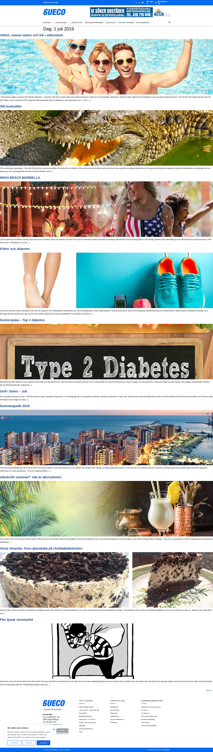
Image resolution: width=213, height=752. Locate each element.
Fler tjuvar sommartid (16, 619)
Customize (14, 743)
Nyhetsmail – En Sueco (87, 719)
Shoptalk (82, 725)
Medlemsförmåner (85, 716)
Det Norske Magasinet (149, 716)
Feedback (113, 722)
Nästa (209, 690)
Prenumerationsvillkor (149, 725)
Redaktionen (114, 716)
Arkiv (81, 732)
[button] (48, 22)
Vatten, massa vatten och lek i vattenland (31, 35)
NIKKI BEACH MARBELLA (20, 177)
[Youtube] (142, 2)
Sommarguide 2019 (15, 406)
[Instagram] (139, 2)
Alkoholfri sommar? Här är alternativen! (31, 477)
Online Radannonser (86, 707)
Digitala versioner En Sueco (151, 707)
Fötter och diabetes (15, 249)
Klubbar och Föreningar (87, 722)
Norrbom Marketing (148, 719)
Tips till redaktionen (117, 719)
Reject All (29, 743)
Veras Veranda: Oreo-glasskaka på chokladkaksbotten (41, 548)
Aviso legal (145, 722)
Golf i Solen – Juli (13, 391)
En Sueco (144, 710)
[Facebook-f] (136, 2)
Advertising (114, 707)
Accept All (43, 743)
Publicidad (113, 713)
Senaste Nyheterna (86, 729)
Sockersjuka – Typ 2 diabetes (22, 320)
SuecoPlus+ (83, 713)
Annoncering (114, 710)
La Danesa (145, 713)
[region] (28, 736)
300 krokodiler (11, 106)
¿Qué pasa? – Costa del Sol (89, 710)
